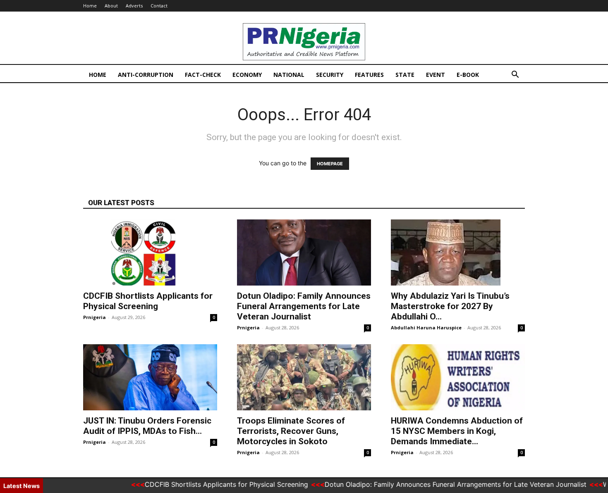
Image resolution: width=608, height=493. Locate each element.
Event (435, 75)
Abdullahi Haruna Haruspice (426, 327)
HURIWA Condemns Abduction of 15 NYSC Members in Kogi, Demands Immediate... (457, 431)
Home (90, 5)
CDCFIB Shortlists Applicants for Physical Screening (148, 301)
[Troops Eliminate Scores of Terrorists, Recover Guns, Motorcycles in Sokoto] (304, 377)
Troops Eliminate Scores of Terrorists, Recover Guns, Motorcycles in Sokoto (291, 431)
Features (369, 75)
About (111, 5)
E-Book (468, 75)
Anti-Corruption (145, 75)
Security (329, 75)
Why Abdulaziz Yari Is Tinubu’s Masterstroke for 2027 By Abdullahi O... (450, 306)
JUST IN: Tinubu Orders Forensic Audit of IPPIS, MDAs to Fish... (147, 426)
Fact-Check (203, 75)
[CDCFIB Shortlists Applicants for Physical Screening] (150, 252)
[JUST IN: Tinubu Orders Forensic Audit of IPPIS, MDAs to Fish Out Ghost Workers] (150, 377)
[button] (515, 75)
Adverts (134, 5)
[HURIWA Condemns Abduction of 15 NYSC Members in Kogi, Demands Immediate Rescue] (458, 377)
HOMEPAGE (330, 164)
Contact (159, 5)
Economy (247, 75)
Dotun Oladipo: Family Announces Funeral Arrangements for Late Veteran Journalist (304, 306)
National (288, 75)
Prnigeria (94, 317)
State (404, 75)
